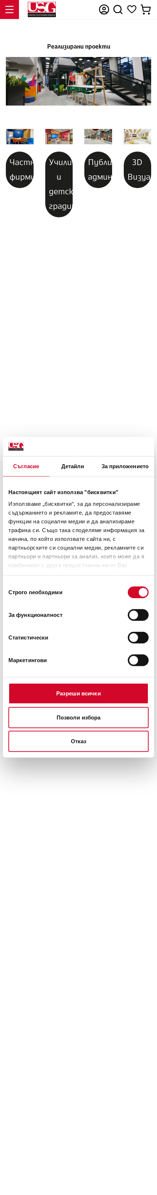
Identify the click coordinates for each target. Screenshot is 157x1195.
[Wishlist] (131, 9)
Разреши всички (78, 693)
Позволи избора (78, 717)
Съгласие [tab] (26, 466)
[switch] (138, 615)
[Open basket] (145, 9)
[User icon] (104, 9)
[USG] (42, 9)
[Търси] (117, 9)
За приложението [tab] (125, 466)
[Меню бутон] (9, 9)
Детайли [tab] (72, 466)
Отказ (79, 741)
